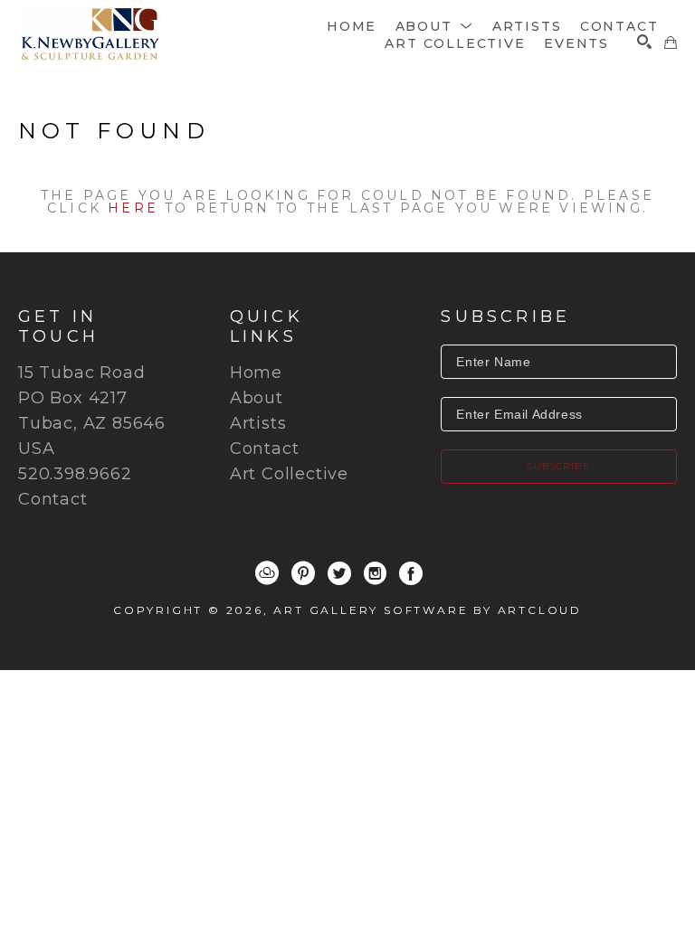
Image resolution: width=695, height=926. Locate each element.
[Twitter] (339, 573)
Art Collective (289, 474)
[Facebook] (411, 573)
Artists (258, 423)
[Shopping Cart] (670, 42)
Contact (53, 499)
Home (256, 372)
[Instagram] (375, 573)
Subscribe (559, 466)
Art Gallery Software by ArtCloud (427, 610)
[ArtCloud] (267, 573)
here (133, 208)
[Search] (644, 41)
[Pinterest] (303, 573)
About (256, 398)
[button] (434, 26)
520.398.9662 (75, 474)
